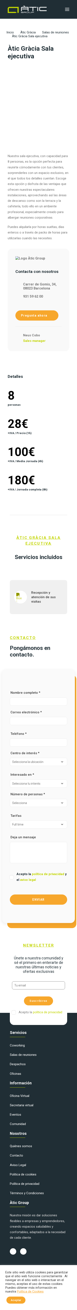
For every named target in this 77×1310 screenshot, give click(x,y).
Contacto (16, 1155)
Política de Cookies (30, 1291)
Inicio (10, 32)
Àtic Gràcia (28, 32)
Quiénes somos (21, 1146)
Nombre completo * (25, 693)
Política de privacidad (24, 1184)
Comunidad (18, 1124)
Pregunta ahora (34, 315)
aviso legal (28, 880)
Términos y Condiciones (27, 1193)
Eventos (15, 1115)
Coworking (17, 1045)
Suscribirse (38, 1000)
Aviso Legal (18, 1165)
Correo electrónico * (26, 712)
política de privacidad (48, 874)
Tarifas (15, 816)
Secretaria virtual (21, 1105)
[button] (67, 9)
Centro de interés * (24, 753)
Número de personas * (27, 794)
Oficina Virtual (19, 1096)
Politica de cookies (23, 1174)
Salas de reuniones (55, 32)
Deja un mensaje (23, 837)
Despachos (18, 1064)
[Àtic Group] (27, 9)
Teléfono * (18, 734)
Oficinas (15, 1074)
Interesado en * (22, 775)
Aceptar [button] (16, 1300)
